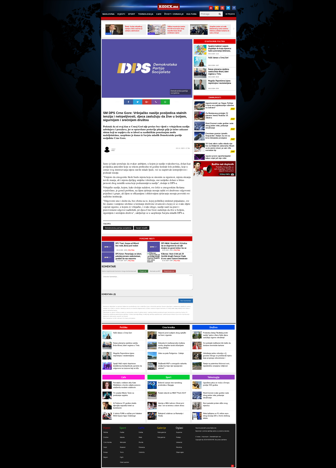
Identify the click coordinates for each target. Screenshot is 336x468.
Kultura (191, 14)
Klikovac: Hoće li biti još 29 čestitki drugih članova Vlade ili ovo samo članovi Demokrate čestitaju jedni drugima (174, 257)
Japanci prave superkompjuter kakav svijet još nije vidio (218, 151)
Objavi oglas (180, 452)
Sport (131, 14)
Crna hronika (194, 33)
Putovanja (142, 447)
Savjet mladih (141, 228)
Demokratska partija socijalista (118, 228)
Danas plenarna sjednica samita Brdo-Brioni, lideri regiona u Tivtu (218, 71)
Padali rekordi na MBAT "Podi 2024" (172, 393)
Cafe (158, 14)
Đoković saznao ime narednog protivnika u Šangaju (170, 383)
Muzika (141, 442)
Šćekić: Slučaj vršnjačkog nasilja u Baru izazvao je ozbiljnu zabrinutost (133, 28)
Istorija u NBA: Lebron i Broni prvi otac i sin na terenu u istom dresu (171, 404)
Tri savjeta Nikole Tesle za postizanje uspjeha (123, 394)
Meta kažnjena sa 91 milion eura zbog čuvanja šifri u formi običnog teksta (216, 415)
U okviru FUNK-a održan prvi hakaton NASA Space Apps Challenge (127, 414)
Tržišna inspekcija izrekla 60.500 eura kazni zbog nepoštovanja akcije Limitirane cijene (176, 29)
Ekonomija (151, 33)
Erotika (141, 432)
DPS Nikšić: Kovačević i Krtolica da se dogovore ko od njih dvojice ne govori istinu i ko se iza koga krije (174, 247)
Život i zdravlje (174, 14)
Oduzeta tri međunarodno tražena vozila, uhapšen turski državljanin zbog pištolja (171, 345)
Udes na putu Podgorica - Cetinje (171, 353)
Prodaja (178, 437)
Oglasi (179, 428)
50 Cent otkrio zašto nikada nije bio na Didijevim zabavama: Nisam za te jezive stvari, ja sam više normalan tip (220, 140)
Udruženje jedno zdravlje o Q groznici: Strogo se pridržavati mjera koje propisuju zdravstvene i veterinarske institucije (217, 355)
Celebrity (142, 452)
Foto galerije (161, 437)
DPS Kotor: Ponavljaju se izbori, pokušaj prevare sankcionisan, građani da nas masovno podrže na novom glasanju (128, 257)
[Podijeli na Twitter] (137, 102)
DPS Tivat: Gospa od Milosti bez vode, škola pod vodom (127, 244)
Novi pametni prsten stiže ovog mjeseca (215, 404)
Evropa (105, 452)
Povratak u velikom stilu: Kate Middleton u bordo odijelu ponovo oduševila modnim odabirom (126, 385)
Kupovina (179, 432)
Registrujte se (169, 271)
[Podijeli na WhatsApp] (165, 102)
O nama (197, 437)
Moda (140, 437)
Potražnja (179, 447)
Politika (123, 327)
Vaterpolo (123, 442)
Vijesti (121, 14)
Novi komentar (185, 301)
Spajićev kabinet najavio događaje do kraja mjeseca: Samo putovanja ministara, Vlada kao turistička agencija (220, 49)
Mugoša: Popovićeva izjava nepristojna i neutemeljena (219, 81)
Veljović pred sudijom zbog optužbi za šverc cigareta (172, 334)
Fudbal (122, 432)
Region (105, 457)
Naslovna (108, 14)
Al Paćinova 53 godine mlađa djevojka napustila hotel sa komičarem (124, 405)
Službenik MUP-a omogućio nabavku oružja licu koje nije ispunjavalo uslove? (172, 365)
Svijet (105, 447)
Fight (121, 457)
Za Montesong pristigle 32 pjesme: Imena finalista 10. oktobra (217, 109)
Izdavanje (179, 442)
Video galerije (162, 432)
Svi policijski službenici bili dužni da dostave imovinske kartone (217, 344)
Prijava (231, 14)
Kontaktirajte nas (215, 437)
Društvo (108, 33)
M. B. (113, 150)
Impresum (205, 437)
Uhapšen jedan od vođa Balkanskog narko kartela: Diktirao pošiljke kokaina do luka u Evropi (219, 29)
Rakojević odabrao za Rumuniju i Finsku (170, 414)
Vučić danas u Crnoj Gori (218, 57)
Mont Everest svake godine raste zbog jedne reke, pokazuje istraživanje (219, 119)
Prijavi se (143, 271)
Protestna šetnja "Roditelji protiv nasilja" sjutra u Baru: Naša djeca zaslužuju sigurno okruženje (215, 335)
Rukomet (122, 447)
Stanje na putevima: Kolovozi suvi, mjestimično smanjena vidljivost (216, 364)
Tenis (122, 452)
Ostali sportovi (124, 462)
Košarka (122, 437)
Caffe (141, 428)
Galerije (161, 428)
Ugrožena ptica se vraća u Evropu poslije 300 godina (216, 383)
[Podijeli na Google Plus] (146, 102)
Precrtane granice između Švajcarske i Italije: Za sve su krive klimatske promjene (218, 129)
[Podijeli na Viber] (156, 102)
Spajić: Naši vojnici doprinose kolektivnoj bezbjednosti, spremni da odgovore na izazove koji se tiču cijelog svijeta (127, 366)
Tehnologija (145, 14)
